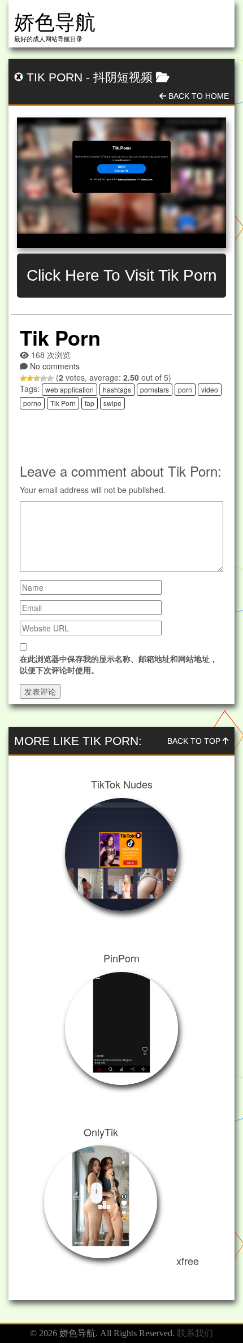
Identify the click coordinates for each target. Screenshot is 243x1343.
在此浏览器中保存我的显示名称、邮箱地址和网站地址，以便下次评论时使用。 (119, 664)
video (209, 389)
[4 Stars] (43, 378)
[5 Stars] (50, 378)
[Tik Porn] (121, 182)
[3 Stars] (36, 378)
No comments (55, 366)
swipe (112, 403)
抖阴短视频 (123, 77)
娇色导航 (55, 22)
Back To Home (197, 96)
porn (185, 389)
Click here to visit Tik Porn (122, 275)
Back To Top (195, 740)
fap (89, 403)
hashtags (117, 389)
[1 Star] (23, 378)
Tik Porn (63, 403)
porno (32, 403)
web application (69, 389)
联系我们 (195, 1333)
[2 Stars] (30, 378)
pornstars (154, 389)
